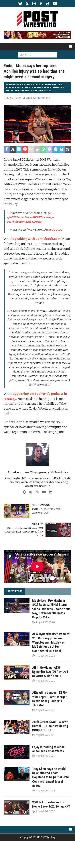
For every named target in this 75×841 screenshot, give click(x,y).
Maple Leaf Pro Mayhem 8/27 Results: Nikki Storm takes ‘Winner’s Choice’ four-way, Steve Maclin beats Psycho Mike (51, 609)
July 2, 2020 (14, 97)
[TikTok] (48, 3)
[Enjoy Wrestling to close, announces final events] (16, 752)
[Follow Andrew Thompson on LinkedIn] (49, 492)
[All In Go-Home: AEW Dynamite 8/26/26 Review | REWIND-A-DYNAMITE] (16, 672)
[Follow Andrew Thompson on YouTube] (43, 492)
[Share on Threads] (68, 149)
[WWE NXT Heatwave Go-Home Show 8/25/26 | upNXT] (16, 807)
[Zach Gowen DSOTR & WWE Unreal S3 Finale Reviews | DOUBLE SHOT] (16, 727)
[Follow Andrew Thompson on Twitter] (36, 492)
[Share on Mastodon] (49, 149)
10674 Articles (59, 472)
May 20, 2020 (54, 229)
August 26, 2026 (45, 655)
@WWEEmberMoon (19, 217)
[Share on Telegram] (55, 149)
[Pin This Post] (25, 149)
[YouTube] (55, 3)
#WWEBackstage (43, 217)
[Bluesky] (20, 3)
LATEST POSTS (14, 591)
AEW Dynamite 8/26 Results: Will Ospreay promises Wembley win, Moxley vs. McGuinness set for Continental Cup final (51, 642)
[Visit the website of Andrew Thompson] (24, 492)
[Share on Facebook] (7, 149)
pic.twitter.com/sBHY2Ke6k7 (24, 221)
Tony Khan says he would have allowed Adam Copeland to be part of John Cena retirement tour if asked (51, 777)
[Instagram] (34, 3)
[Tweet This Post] (13, 149)
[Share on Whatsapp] (43, 149)
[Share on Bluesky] (62, 149)
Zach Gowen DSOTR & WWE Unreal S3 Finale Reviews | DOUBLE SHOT (50, 726)
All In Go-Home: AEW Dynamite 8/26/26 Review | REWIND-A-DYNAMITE (50, 672)
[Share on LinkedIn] (19, 149)
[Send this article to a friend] (31, 149)
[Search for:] (37, 54)
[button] (70, 46)
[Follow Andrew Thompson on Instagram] (29, 492)
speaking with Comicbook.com (37, 239)
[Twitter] (27, 3)
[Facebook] (41, 3)
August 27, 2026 (45, 622)
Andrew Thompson (38, 97)
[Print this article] (37, 149)
